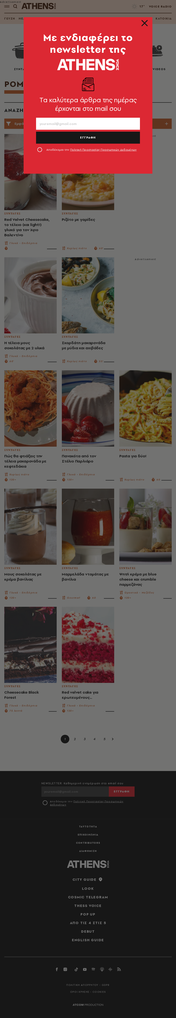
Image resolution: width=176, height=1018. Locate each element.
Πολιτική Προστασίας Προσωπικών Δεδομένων (103, 150)
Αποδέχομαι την (91, 149)
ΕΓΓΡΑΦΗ (88, 137)
